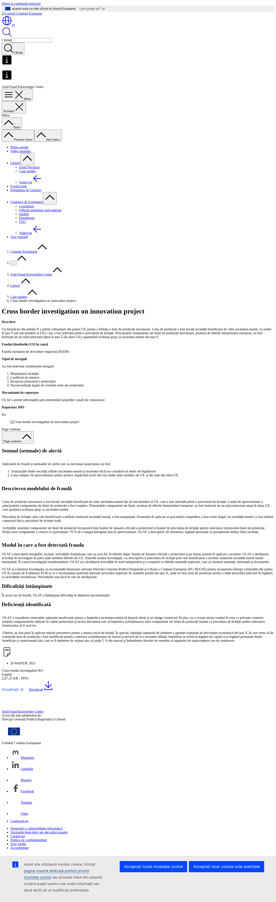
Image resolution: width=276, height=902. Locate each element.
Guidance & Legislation (26, 202)
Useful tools (18, 186)
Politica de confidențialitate (28, 840)
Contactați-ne (19, 821)
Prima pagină (19, 147)
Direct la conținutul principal (21, 3)
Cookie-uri (17, 836)
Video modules (20, 151)
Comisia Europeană (23, 251)
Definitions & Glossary (26, 190)
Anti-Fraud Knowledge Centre (31, 274)
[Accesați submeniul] (27, 159)
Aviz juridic (18, 844)
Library (15, 163)
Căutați (6, 40)
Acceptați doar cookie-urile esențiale (226, 866)
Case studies (27, 171)
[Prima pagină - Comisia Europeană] (22, 13)
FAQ (22, 222)
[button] (13, 689)
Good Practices (29, 167)
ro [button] (13, 25)
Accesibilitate (19, 848)
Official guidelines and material (40, 210)
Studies (24, 214)
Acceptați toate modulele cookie (153, 866)
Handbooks (27, 218)
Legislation (26, 206)
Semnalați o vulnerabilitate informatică (36, 828)
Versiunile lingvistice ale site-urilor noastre (39, 832)
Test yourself (19, 237)
